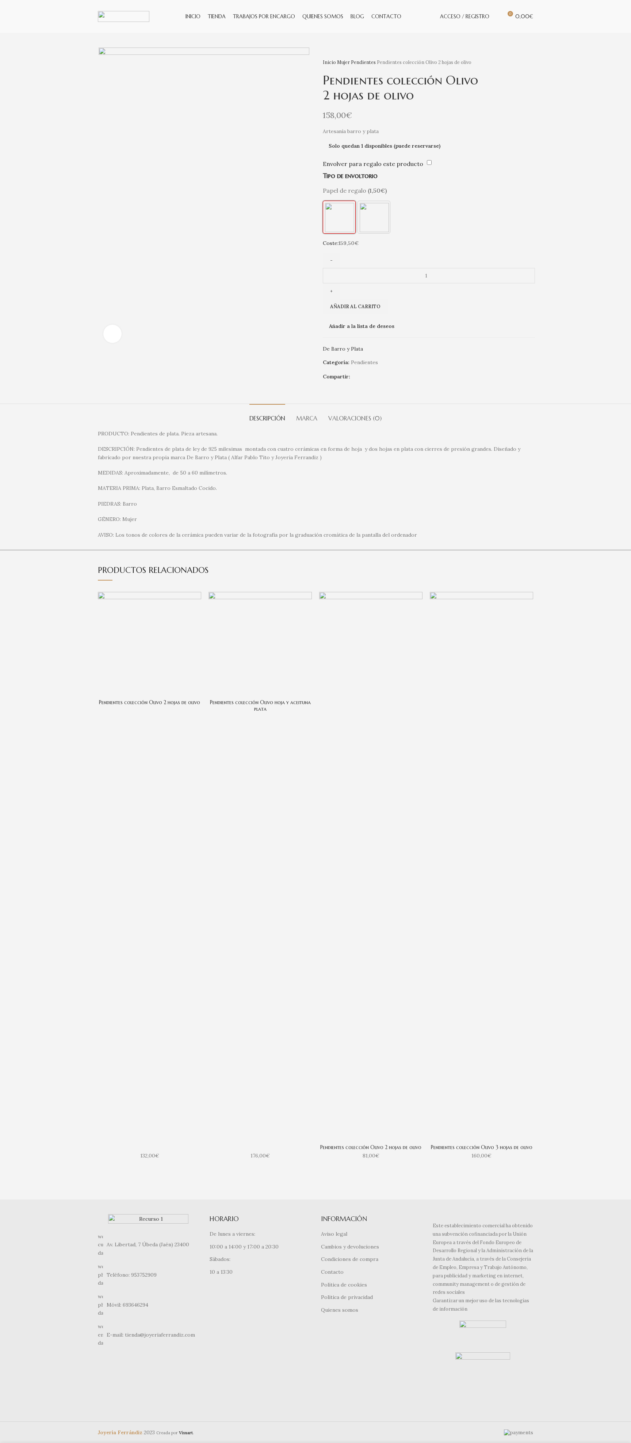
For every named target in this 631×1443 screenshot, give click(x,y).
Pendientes (364, 62)
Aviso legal (334, 1234)
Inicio (330, 62)
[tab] (267, 415)
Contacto (332, 1272)
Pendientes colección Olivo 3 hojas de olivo (481, 1147)
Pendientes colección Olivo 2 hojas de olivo (149, 702)
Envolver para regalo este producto (373, 163)
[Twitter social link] (364, 377)
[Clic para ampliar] (112, 334)
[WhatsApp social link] (373, 377)
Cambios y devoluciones (350, 1246)
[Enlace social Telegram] (381, 377)
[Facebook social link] (356, 377)
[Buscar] (496, 16)
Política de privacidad (347, 1297)
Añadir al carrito (355, 306)
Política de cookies (344, 1284)
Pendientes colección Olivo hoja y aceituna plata (260, 705)
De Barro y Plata (343, 348)
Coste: (331, 243)
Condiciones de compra (349, 1259)
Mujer (344, 62)
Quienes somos (339, 1310)
